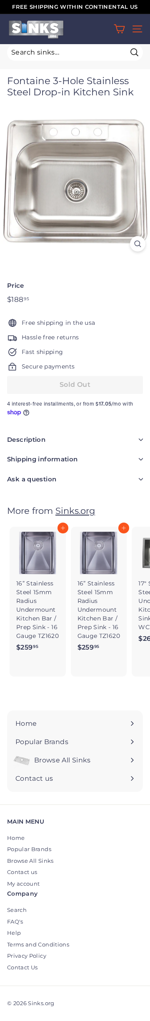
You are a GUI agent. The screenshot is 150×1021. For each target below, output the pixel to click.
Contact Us (22, 967)
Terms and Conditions (38, 944)
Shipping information (42, 459)
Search (17, 909)
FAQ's (15, 921)
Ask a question (31, 479)
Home (16, 837)
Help (14, 932)
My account (23, 883)
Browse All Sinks (30, 860)
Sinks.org (75, 511)
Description (26, 439)
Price (15, 285)
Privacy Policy (26, 955)
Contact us (22, 872)
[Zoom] (137, 244)
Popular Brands (29, 849)
